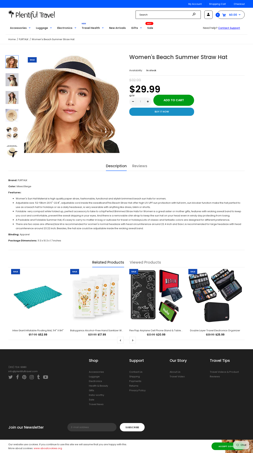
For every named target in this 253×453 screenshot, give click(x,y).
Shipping (134, 376)
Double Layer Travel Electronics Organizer (215, 330)
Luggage (94, 376)
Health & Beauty (98, 386)
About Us (175, 372)
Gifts (91, 390)
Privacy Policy (137, 390)
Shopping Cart (217, 4)
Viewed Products (145, 262)
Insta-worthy (96, 395)
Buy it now (162, 111)
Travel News (96, 404)
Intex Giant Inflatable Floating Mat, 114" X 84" (38, 330)
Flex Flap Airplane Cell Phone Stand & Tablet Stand (159, 330)
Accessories (96, 372)
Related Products (108, 262)
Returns (133, 386)
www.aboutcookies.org (48, 448)
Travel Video (177, 376)
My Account (195, 4)
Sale (91, 399)
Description (116, 166)
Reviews (139, 166)
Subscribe (132, 427)
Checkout (239, 4)
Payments (135, 381)
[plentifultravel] (31, 18)
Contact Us (135, 372)
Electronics (95, 381)
